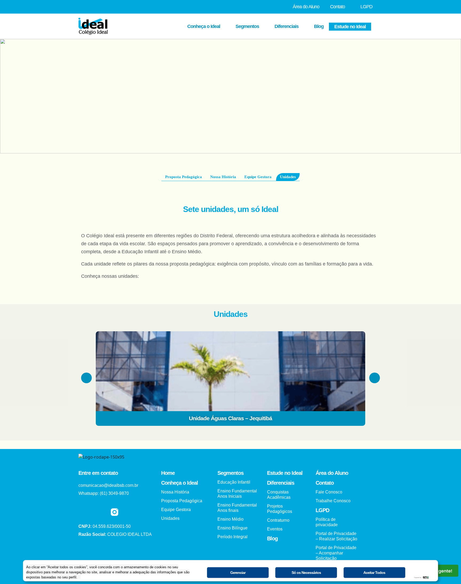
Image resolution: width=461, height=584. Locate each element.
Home (168, 473)
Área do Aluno (306, 6)
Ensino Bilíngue (232, 528)
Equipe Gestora (258, 177)
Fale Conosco (329, 492)
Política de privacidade (327, 522)
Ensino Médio (230, 519)
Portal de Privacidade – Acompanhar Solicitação (336, 553)
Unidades (288, 177)
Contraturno (278, 520)
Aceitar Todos (374, 572)
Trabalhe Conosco (333, 501)
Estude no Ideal (350, 26)
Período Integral (232, 536)
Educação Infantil (233, 482)
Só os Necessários (306, 572)
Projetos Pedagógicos (279, 509)
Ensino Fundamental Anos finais (237, 508)
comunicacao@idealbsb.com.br (108, 485)
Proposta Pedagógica (183, 177)
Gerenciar (237, 572)
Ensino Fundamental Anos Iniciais (237, 494)
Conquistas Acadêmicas (279, 495)
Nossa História (223, 177)
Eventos (275, 529)
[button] (86, 378)
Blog (319, 26)
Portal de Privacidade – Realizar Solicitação (336, 536)
